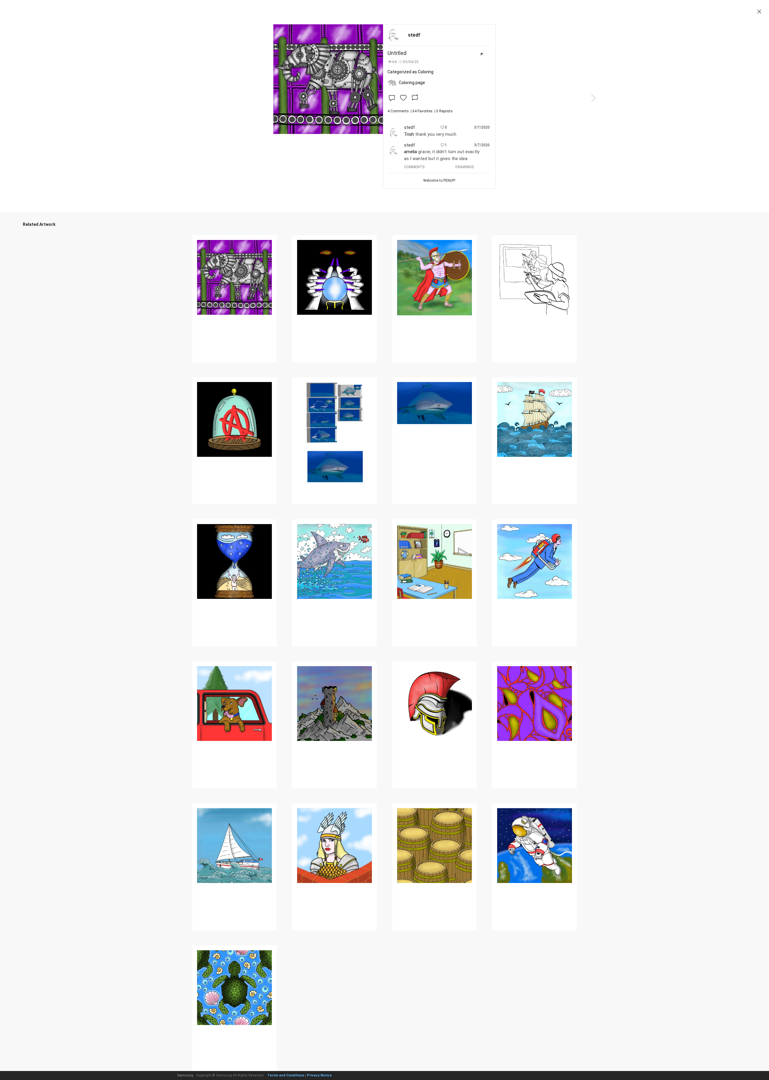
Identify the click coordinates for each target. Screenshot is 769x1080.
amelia (410, 151)
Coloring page (412, 82)
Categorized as (410, 71)
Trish (409, 134)
